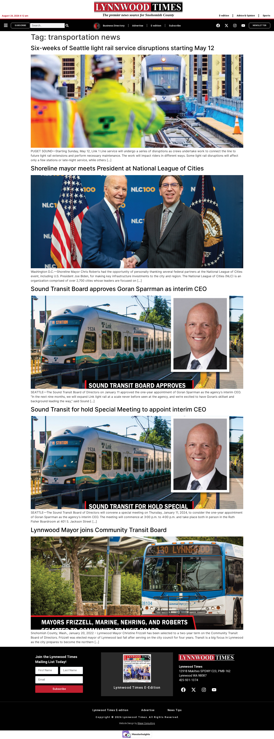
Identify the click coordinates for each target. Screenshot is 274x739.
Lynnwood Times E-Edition (137, 687)
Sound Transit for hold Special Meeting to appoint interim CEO (118, 409)
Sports (266, 15)
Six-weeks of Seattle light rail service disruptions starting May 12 (122, 48)
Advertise (137, 25)
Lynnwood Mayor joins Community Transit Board (99, 530)
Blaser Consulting (146, 723)
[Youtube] (243, 25)
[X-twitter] (226, 25)
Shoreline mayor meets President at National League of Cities (117, 168)
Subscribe (175, 25)
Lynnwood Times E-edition (110, 710)
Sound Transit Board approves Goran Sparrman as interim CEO (119, 288)
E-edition (224, 15)
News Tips (175, 710)
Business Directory (114, 25)
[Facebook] (218, 25)
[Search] (67, 25)
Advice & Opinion (246, 15)
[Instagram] (235, 25)
